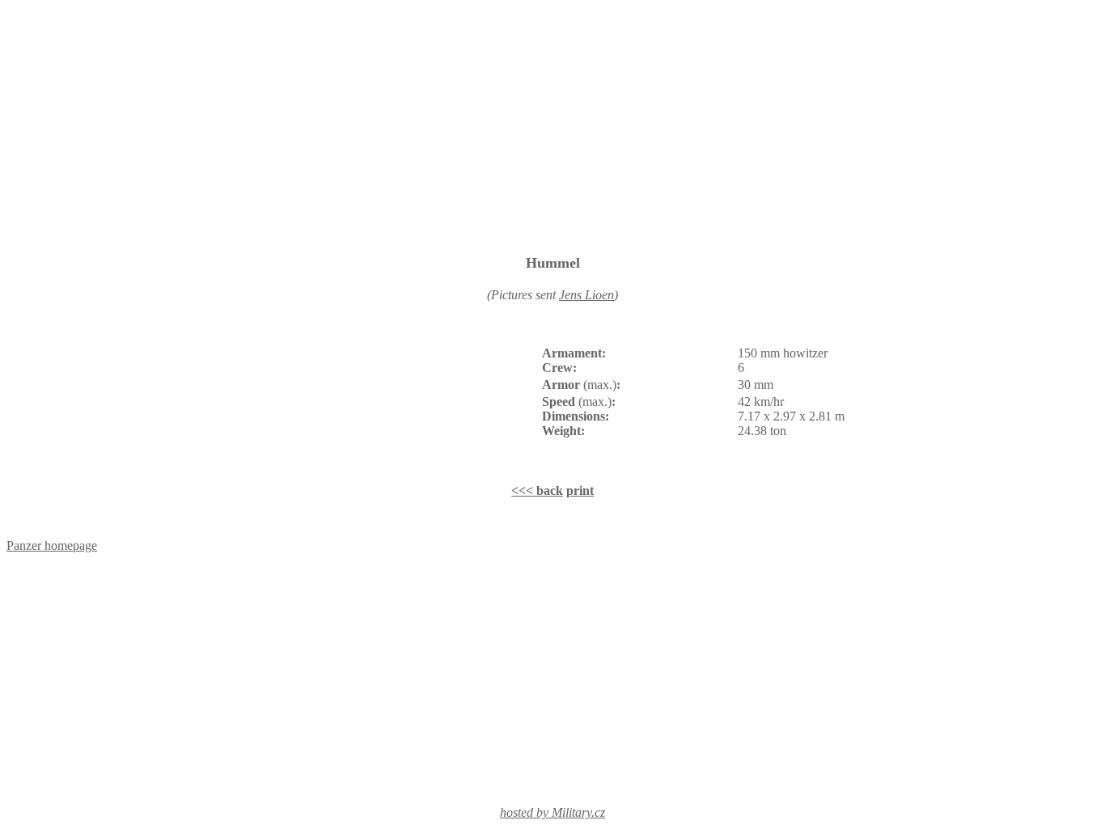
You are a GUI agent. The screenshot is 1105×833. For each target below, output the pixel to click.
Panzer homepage (51, 545)
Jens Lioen (586, 295)
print (580, 490)
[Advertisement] (552, 125)
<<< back (537, 490)
